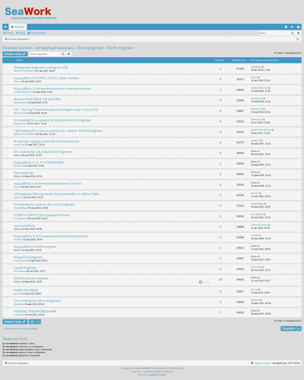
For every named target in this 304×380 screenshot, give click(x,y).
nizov (16, 187)
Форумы (19, 26)
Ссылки (6, 27)
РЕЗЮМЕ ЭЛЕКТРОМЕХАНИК (35, 311)
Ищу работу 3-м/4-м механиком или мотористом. (51, 236)
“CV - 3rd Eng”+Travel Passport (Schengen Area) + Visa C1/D (56, 109)
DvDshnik (19, 271)
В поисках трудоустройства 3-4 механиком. (47, 141)
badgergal (256, 67)
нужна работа (24, 225)
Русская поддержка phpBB (152, 374)
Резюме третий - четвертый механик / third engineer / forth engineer (68, 47)
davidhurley (19, 102)
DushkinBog (20, 208)
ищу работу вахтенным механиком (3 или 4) (47, 183)
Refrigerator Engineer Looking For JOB (41, 67)
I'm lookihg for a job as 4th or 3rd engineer (44, 204)
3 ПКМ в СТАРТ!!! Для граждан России (42, 215)
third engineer (24, 173)
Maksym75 (19, 113)
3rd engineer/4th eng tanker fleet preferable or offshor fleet (56, 194)
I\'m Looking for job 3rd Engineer (37, 301)
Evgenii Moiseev (22, 92)
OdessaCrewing (259, 225)
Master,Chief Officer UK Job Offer (37, 99)
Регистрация (38, 33)
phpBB (144, 368)
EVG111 (18, 165)
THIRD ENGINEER (26, 290)
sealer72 (18, 144)
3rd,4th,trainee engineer (31, 278)
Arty (139, 371)
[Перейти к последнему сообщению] (263, 66)
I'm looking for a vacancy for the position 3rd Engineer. (53, 120)
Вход (22, 33)
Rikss (17, 81)
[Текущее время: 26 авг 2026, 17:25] (297, 39)
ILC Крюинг (19, 218)
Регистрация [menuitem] (299, 27)
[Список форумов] (30, 13)
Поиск (9, 33)
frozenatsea (20, 260)
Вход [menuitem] (293, 27)
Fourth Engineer (25, 268)
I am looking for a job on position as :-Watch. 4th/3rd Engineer (58, 131)
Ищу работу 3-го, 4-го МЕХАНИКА (39, 162)
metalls (17, 239)
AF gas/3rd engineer (28, 257)
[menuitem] (286, 27)
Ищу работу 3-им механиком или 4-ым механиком (52, 88)
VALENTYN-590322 (24, 71)
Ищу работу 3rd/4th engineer (35, 246)
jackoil (17, 293)
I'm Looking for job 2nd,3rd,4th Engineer (43, 152)
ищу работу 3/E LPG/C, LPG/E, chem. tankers (46, 78)
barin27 (17, 197)
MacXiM (18, 304)
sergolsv (18, 314)
